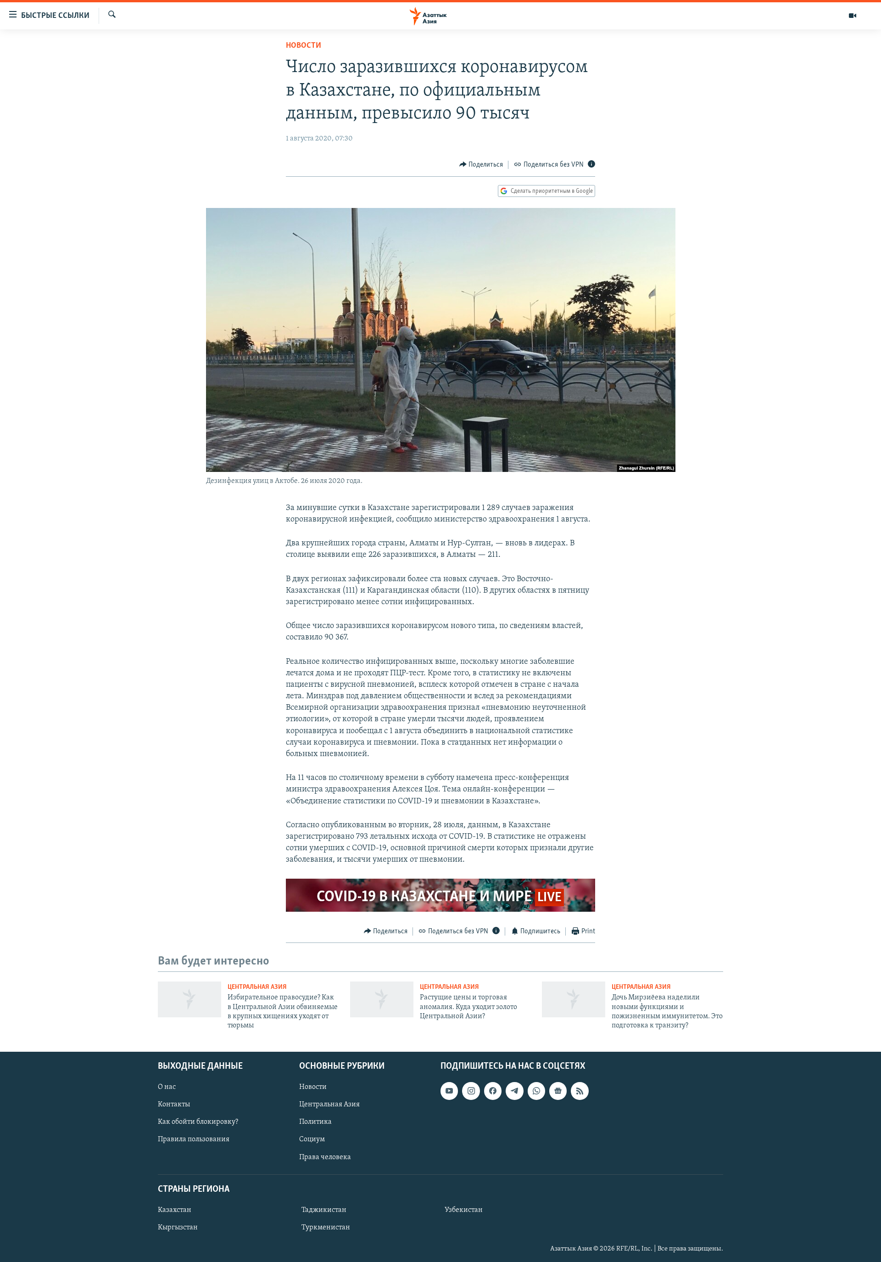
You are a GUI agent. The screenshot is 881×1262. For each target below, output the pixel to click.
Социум (312, 1139)
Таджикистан (323, 1210)
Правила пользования (193, 1139)
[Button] (481, 165)
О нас (167, 1087)
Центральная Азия (257, 987)
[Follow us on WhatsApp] (536, 1090)
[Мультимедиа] (852, 15)
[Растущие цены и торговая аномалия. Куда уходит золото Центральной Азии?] (381, 999)
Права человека (325, 1157)
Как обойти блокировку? (198, 1122)
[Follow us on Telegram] (514, 1090)
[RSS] (579, 1090)
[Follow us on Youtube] (449, 1090)
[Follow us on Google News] (558, 1090)
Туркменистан (325, 1227)
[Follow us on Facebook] (493, 1090)
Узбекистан (464, 1210)
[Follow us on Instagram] (471, 1090)
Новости (303, 46)
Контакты (174, 1104)
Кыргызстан (178, 1227)
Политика (315, 1122)
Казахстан (174, 1210)
